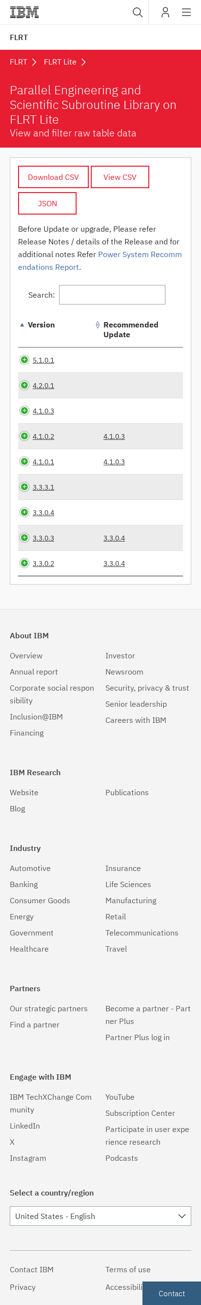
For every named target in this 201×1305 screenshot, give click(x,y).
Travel (116, 949)
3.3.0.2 (43, 563)
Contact (172, 1293)
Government (32, 932)
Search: (41, 295)
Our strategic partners (49, 1008)
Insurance (123, 868)
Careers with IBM (135, 720)
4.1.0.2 (43, 436)
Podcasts (121, 1158)
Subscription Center (140, 1113)
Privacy (23, 1287)
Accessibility (127, 1287)
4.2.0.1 (43, 385)
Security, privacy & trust (147, 688)
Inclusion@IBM (36, 716)
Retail (115, 916)
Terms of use (128, 1269)
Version (41, 324)
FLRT (19, 37)
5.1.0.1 (43, 360)
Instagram (28, 1158)
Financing (26, 733)
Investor (120, 655)
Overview (26, 655)
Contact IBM (32, 1269)
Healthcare (29, 949)
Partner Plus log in (137, 1037)
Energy (22, 916)
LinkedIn (25, 1126)
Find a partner (35, 1024)
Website (24, 792)
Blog (17, 808)
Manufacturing (130, 900)
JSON (47, 203)
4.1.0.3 (43, 410)
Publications (127, 792)
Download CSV (53, 177)
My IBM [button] (165, 15)
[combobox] (136, 12)
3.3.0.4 (43, 512)
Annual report (34, 671)
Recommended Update (131, 329)
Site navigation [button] (186, 17)
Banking (24, 884)
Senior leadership (136, 704)
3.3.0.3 (43, 538)
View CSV (120, 177)
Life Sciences (128, 884)
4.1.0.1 (43, 461)
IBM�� (24, 12)
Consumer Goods (40, 900)
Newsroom (124, 671)
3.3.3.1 (43, 487)
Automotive (30, 868)
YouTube (120, 1097)
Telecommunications (142, 932)
